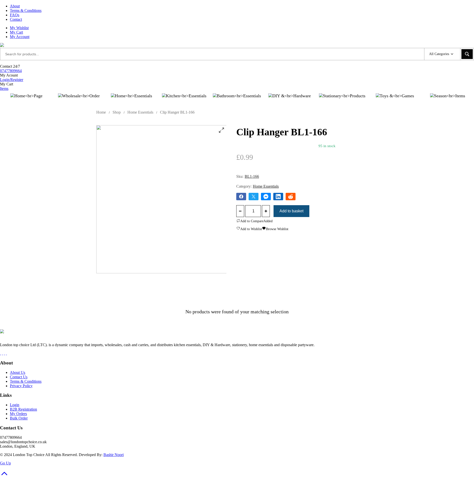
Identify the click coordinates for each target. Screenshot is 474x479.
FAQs (14, 15)
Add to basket (291, 211)
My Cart (16, 32)
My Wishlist (19, 28)
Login (14, 405)
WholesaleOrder (78, 103)
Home (101, 112)
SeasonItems (447, 103)
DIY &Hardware (289, 103)
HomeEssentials (131, 103)
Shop (117, 112)
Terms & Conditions (25, 10)
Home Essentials (140, 112)
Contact (16, 19)
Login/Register (11, 80)
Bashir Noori (113, 455)
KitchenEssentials (184, 103)
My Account (19, 37)
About (15, 6)
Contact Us (18, 377)
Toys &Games (394, 103)
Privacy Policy (21, 386)
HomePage (26, 103)
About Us (17, 372)
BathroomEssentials (237, 103)
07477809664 (11, 71)
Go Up (5, 463)
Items (4, 88)
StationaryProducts (342, 103)
